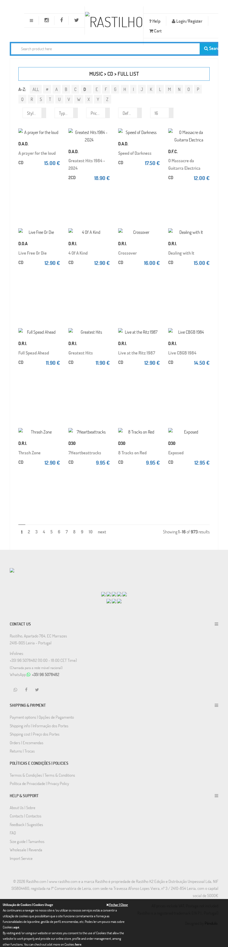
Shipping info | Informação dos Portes (39, 725)
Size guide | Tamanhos (27, 841)
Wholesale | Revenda (26, 849)
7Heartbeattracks (84, 452)
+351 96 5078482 (45, 674)
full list (128, 73)
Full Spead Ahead (33, 353)
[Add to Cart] (56, 125)
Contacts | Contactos (25, 816)
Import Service (21, 858)
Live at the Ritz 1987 (136, 353)
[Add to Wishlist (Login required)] (105, 142)
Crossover (127, 253)
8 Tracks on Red (132, 452)
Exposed (176, 452)
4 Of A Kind (78, 253)
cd (110, 73)
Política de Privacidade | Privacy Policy (39, 783)
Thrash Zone (29, 452)
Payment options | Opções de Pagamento (42, 717)
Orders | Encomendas (26, 742)
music (96, 73)
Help (156, 21)
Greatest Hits (80, 353)
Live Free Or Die (32, 253)
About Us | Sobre (22, 807)
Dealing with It (181, 253)
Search (212, 48)
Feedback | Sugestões (26, 824)
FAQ (13, 832)
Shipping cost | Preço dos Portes (35, 734)
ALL (36, 89)
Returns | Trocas (22, 751)
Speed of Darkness (135, 153)
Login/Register (188, 21)
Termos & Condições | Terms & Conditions (42, 775)
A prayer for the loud (37, 153)
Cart (157, 31)
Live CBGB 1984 (182, 353)
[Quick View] (56, 133)
